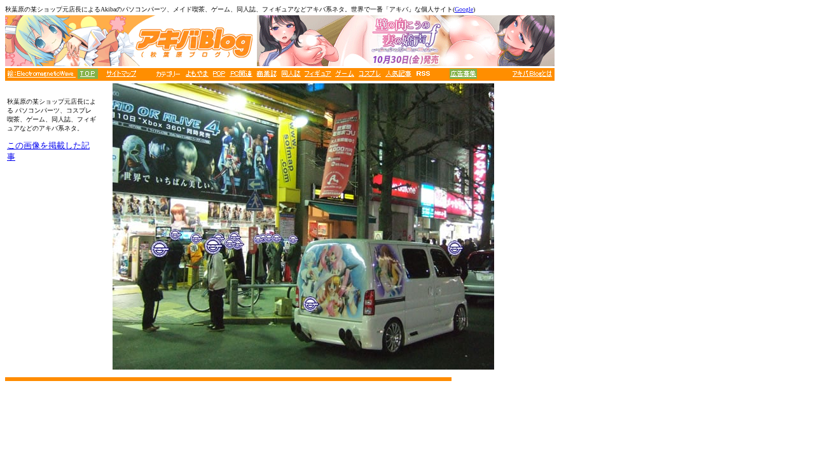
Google (464, 9)
